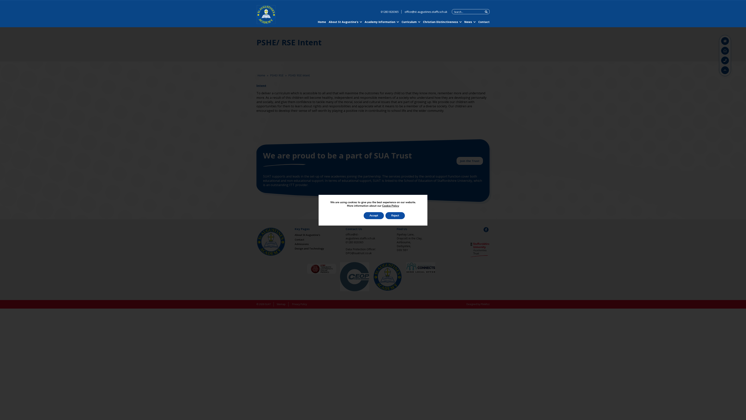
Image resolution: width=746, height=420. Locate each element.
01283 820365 (390, 12)
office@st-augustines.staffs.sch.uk (426, 12)
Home (322, 22)
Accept (374, 215)
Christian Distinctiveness (440, 22)
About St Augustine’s (343, 22)
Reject (395, 215)
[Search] (486, 12)
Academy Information (380, 22)
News (468, 22)
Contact (484, 22)
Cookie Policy (390, 206)
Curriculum (409, 22)
